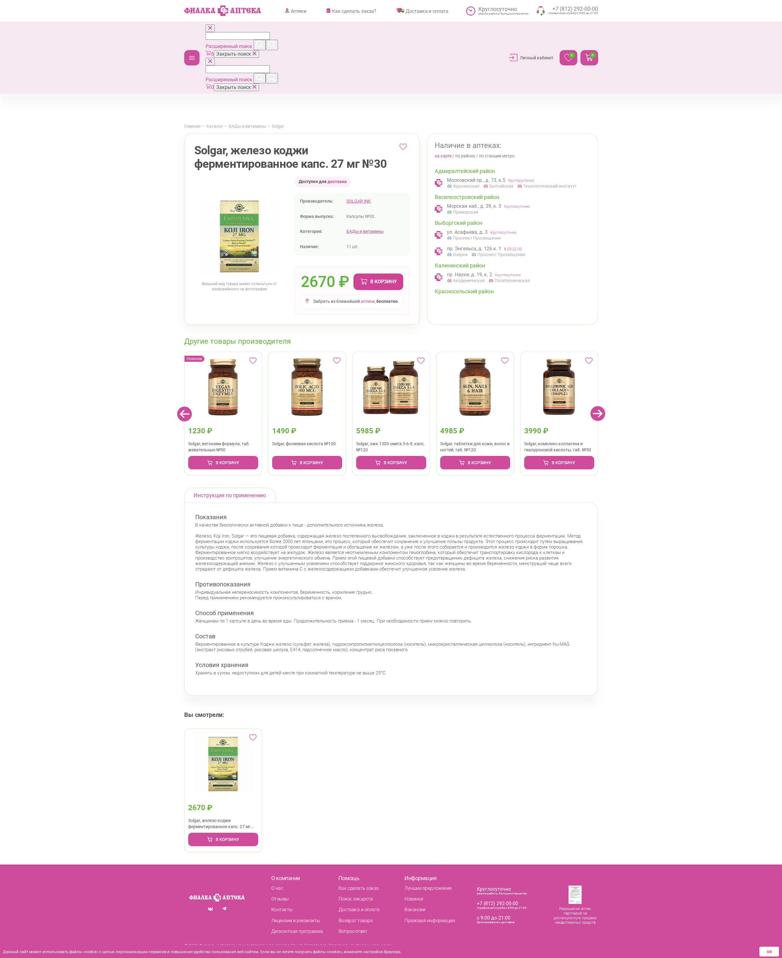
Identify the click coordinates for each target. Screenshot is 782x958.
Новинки (413, 899)
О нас (277, 888)
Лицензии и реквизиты (295, 920)
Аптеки (298, 11)
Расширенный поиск (230, 46)
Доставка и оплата (427, 11)
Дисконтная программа (297, 931)
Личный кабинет (537, 57)
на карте (443, 155)
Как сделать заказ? (354, 11)
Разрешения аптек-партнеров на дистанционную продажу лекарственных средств (575, 916)
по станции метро (496, 155)
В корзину (383, 281)
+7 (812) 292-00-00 (497, 903)
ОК (769, 951)
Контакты (282, 909)
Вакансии (414, 909)
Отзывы (280, 899)
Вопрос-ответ (352, 931)
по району (465, 155)
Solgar (278, 126)
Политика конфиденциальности (361, 945)
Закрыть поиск (234, 54)
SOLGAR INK (358, 201)
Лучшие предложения (427, 888)
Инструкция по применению (230, 495)
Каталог (191, 57)
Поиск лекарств (355, 899)
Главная (192, 126)
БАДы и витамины (247, 126)
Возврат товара (355, 920)
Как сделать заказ (358, 888)
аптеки (368, 301)
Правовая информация (429, 920)
